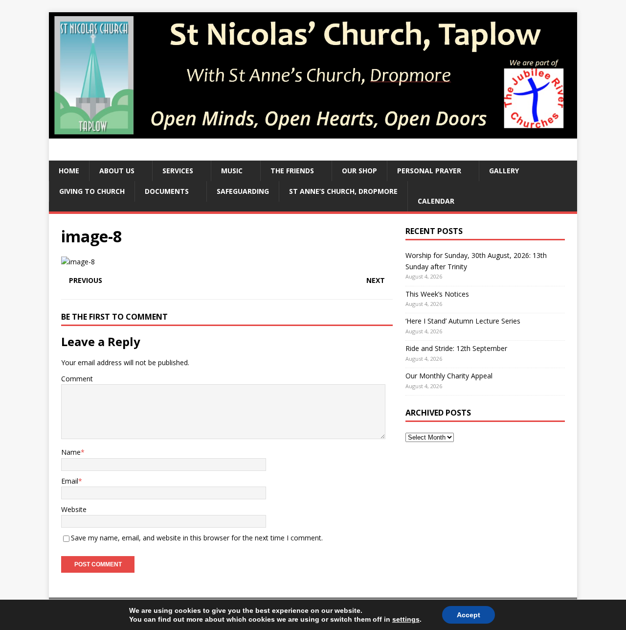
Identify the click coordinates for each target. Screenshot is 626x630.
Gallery (504, 170)
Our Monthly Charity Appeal (448, 375)
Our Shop (359, 170)
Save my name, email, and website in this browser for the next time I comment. (197, 537)
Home (69, 170)
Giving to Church (92, 191)
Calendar (436, 201)
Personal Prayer (429, 170)
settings (406, 619)
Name (71, 452)
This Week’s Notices (437, 294)
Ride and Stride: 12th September (456, 348)
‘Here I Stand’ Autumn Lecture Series (462, 321)
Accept (468, 615)
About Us (116, 170)
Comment (77, 378)
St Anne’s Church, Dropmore (343, 191)
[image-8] (78, 261)
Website (74, 509)
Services (177, 170)
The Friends (292, 170)
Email (69, 481)
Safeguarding (243, 191)
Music (232, 170)
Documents (167, 191)
